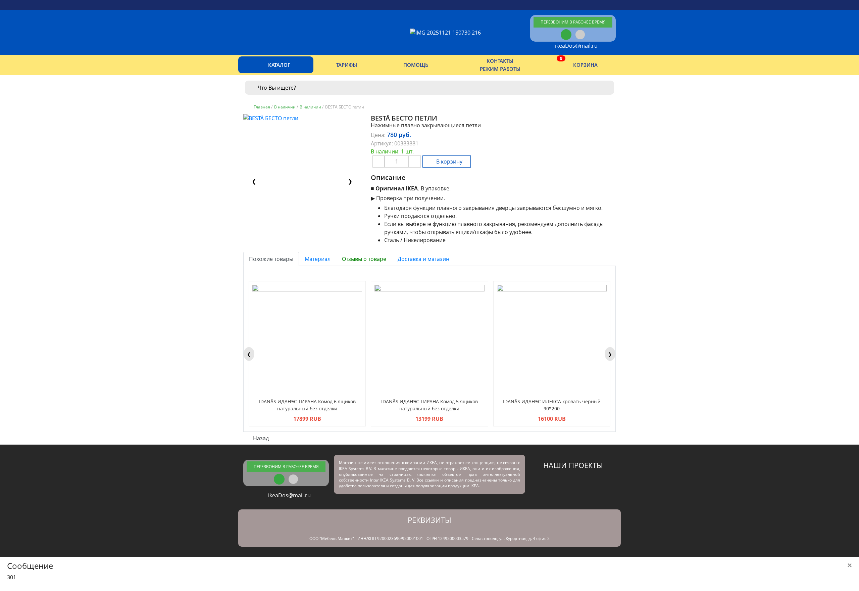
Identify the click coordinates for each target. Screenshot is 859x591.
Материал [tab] (318, 259)
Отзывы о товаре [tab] (364, 259)
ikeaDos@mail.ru (575, 45)
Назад (260, 438)
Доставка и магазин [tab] (423, 259)
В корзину (448, 161)
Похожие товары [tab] (271, 259)
